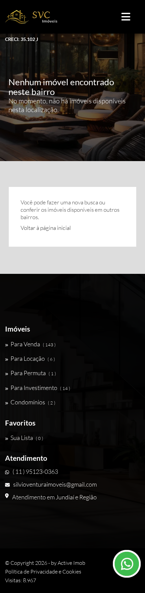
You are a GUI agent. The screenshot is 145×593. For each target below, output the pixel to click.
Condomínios (32, 402)
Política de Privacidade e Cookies (43, 571)
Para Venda (33, 344)
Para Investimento (40, 387)
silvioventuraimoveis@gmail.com (55, 484)
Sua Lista (26, 437)
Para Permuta (33, 373)
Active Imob (71, 562)
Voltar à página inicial (46, 227)
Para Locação (32, 358)
